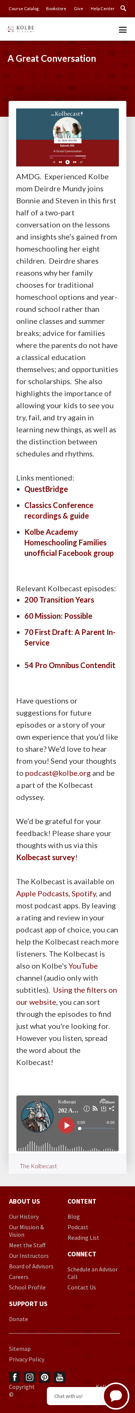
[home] (20, 27)
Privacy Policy (26, 1359)
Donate (18, 1319)
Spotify (84, 893)
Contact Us (82, 1287)
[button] (123, 27)
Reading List (83, 1237)
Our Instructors (29, 1255)
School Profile (27, 1287)
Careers (18, 1276)
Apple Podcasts (42, 893)
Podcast (78, 1227)
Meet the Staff (27, 1245)
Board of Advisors (31, 1266)
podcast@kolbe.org (58, 772)
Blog (74, 1216)
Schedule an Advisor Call (93, 1272)
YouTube (83, 965)
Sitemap (20, 1348)
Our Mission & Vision (26, 1230)
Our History (24, 1216)
